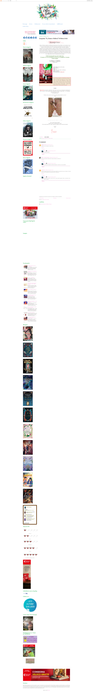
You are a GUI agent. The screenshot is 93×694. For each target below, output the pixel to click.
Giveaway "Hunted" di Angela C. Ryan (32, 290)
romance (52, 138)
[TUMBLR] (33, 38)
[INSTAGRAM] (36, 38)
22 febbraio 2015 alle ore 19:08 (51, 163)
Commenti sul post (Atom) (45, 199)
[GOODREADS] (31, 38)
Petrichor (49, 690)
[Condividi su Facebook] (47, 137)
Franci (45, 150)
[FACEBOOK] (24, 38)
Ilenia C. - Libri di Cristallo (45, 157)
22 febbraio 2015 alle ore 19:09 (51, 176)
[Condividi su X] (46, 137)
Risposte (43, 149)
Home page (25, 24)
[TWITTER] (26, 38)
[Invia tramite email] (44, 137)
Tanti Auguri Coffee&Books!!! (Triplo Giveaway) (32, 317)
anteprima (43, 138)
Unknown (42, 144)
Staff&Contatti (60, 24)
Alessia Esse (43, 169)
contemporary (45, 138)
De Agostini (49, 138)
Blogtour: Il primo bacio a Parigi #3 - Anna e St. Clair (32, 307)
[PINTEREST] (29, 38)
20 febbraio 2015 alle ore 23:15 (48, 144)
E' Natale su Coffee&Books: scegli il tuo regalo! (32, 301)
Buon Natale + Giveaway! (31, 312)
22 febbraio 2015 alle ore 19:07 (51, 150)
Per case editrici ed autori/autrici (48, 24)
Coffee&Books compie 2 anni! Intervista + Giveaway (32, 295)
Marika (26, 44)
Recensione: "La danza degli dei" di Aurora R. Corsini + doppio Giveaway (32, 284)
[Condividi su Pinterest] (48, 137)
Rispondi (42, 147)
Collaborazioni (37, 24)
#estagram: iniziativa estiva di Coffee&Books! (32, 266)
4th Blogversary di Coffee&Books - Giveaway (32, 271)
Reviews (30, 24)
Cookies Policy (26, 26)
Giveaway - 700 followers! (31, 277)
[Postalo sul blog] (45, 137)
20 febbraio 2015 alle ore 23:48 (53, 157)
